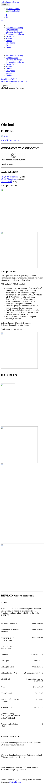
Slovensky (5, 4)
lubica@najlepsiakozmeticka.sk (15, 81)
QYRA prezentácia (10, 177)
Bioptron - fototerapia (14, 32)
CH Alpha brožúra (10, 179)
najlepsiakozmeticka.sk (10, 2)
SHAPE (8, 182)
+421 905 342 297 (10, 79)
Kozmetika (10, 36)
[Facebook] (6, 15)
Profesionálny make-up (15, 34)
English (17, 11)
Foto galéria (10, 43)
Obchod (9, 41)
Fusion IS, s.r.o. (15, 782)
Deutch (16, 9)
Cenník (8, 45)
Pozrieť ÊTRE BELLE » (10, 140)
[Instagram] (7, 17)
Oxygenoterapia (12, 30)
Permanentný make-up (14, 28)
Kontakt (9, 47)
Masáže (9, 38)
